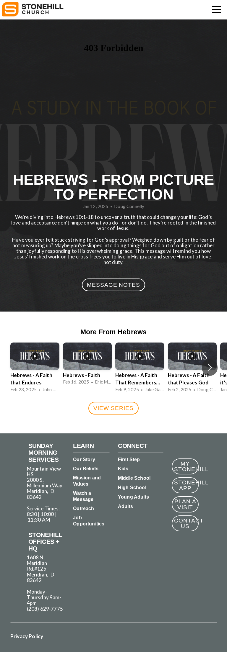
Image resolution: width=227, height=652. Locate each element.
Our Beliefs (85, 468)
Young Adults (133, 496)
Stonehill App (186, 485)
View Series (113, 408)
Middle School (134, 478)
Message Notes (113, 285)
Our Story (84, 459)
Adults (125, 506)
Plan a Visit (185, 504)
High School (132, 487)
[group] (34, 368)
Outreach (83, 508)
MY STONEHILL (186, 466)
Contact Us (186, 523)
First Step (129, 459)
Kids (123, 468)
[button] (210, 367)
